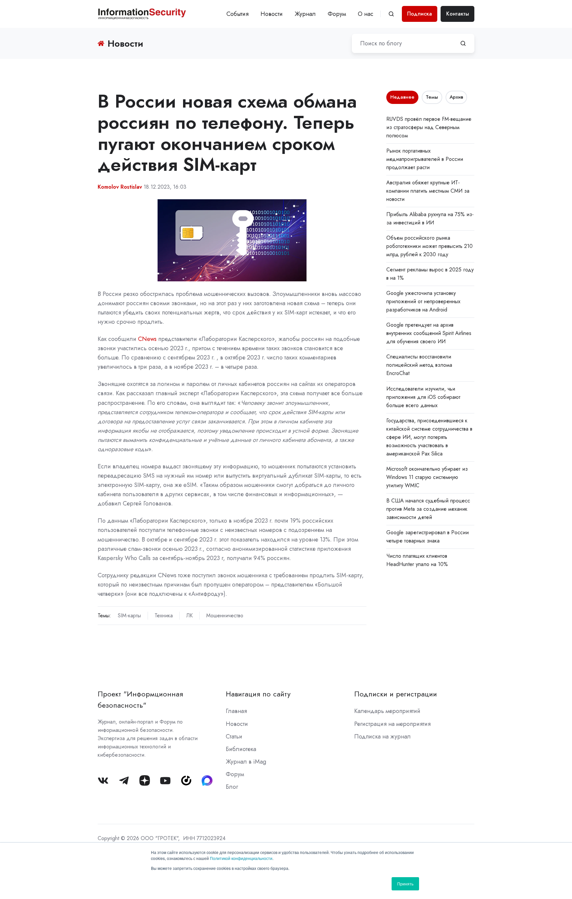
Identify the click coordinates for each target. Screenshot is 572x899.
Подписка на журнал (382, 736)
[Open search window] (391, 14)
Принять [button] (405, 883)
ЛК (189, 615)
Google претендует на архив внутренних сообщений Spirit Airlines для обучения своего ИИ (428, 333)
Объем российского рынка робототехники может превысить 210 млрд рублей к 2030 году (429, 246)
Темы (432, 97)
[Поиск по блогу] (463, 43)
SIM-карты (129, 615)
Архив (456, 97)
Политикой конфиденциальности (241, 858)
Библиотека (241, 749)
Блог (232, 786)
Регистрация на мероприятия (392, 724)
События (237, 14)
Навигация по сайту (258, 694)
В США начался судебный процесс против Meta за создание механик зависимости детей (428, 509)
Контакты (457, 14)
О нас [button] (365, 14)
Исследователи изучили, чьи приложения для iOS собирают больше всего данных (423, 397)
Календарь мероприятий (387, 711)
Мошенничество (224, 615)
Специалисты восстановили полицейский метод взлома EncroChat (419, 365)
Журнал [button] (305, 14)
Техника (164, 615)
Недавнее (402, 97)
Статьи (234, 736)
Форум (337, 14)
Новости (272, 14)
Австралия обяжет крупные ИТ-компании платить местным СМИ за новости (427, 191)
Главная (236, 711)
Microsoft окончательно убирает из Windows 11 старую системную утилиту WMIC (427, 477)
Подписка (419, 14)
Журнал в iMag (246, 761)
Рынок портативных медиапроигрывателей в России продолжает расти (424, 159)
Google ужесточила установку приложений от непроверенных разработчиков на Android (423, 301)
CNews (147, 339)
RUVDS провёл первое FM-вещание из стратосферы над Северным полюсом (428, 127)
